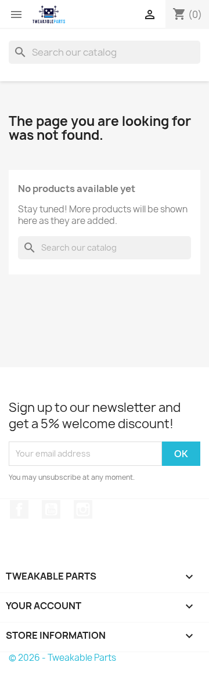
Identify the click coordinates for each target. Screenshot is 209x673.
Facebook (19, 509)
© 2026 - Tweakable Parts (62, 658)
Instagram (83, 509)
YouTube (51, 509)
